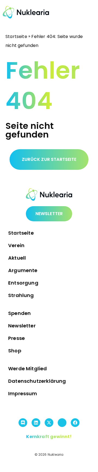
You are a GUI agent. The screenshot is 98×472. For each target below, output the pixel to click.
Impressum (22, 393)
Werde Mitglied (27, 368)
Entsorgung (23, 282)
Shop (14, 350)
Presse (16, 338)
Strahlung (21, 295)
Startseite (16, 36)
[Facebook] (75, 422)
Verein (16, 245)
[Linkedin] (36, 422)
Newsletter (22, 325)
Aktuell (17, 257)
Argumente (23, 270)
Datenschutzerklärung (37, 381)
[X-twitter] (49, 422)
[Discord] (23, 422)
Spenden (19, 313)
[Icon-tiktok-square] (62, 422)
